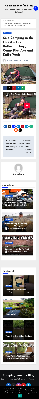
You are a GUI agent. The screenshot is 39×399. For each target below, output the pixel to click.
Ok (20, 396)
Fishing (9, 285)
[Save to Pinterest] (14, 88)
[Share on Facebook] (5, 88)
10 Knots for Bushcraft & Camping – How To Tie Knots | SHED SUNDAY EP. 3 (17, 249)
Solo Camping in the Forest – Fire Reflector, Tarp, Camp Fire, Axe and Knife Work (18, 46)
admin (11, 60)
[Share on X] (9, 88)
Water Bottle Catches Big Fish (19, 336)
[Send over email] (23, 88)
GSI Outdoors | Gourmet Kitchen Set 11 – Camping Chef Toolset (15, 203)
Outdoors (7, 33)
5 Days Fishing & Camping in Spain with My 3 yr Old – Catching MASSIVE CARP (17, 226)
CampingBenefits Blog (19, 5)
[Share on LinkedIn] (18, 88)
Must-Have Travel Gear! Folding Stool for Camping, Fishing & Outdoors (17, 292)
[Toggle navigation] (2, 8)
